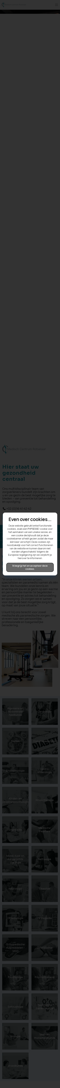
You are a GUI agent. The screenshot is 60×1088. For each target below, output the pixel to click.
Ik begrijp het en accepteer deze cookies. (30, 567)
